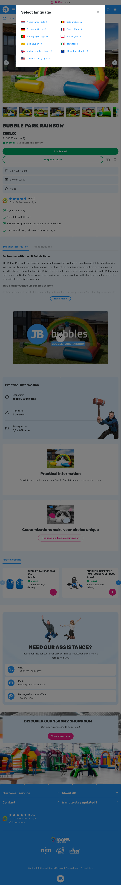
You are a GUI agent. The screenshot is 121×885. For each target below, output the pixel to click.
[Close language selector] (98, 12)
